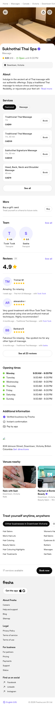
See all (48, 223)
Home (5, 4)
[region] (27, 27)
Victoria (35, 4)
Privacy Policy (9, 631)
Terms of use (8, 640)
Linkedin (11, 687)
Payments (7, 661)
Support (6, 665)
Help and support (10, 609)
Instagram (11, 691)
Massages (15, 4)
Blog (5, 614)
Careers (6, 605)
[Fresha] (27, 582)
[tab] (9, 107)
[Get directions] (27, 440)
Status (5, 670)
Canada (26, 4)
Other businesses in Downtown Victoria (26, 524)
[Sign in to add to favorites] (49, 12)
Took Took (41, 294)
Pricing (6, 656)
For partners (8, 652)
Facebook (11, 682)
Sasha (45, 345)
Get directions (21, 449)
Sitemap (6, 618)
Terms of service (10, 635)
